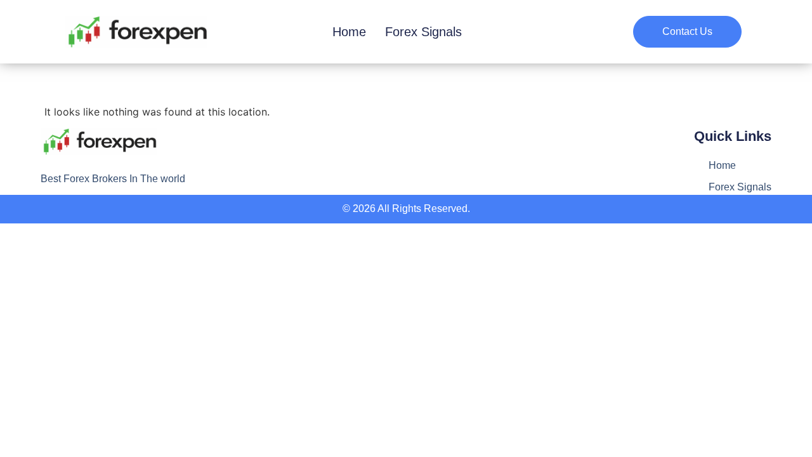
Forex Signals (423, 32)
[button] (687, 32)
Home (349, 32)
